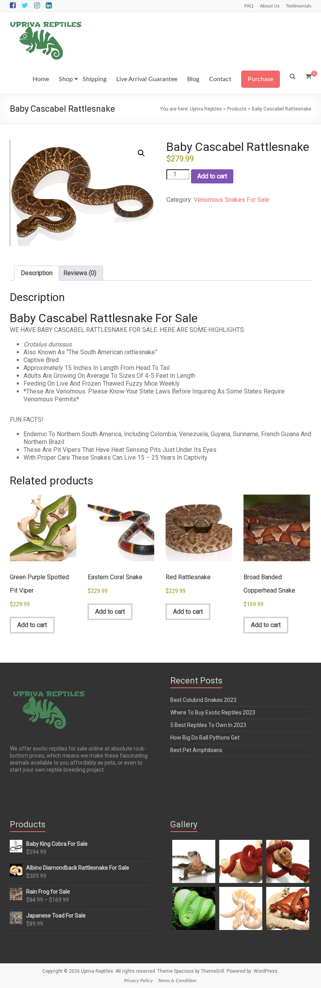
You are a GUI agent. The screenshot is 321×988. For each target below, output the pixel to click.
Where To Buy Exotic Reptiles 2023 (212, 712)
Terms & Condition (177, 980)
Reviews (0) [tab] (79, 273)
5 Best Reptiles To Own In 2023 (208, 725)
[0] (308, 76)
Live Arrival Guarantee (146, 79)
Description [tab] (36, 273)
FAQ (249, 6)
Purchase (260, 79)
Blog (193, 79)
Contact (220, 79)
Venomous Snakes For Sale (231, 199)
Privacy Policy (138, 980)
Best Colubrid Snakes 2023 (203, 700)
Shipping (94, 79)
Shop (66, 79)
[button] (141, 153)
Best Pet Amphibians (196, 750)
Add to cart (212, 176)
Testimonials (298, 6)
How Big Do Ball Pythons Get (205, 737)
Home (40, 79)
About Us (270, 6)
